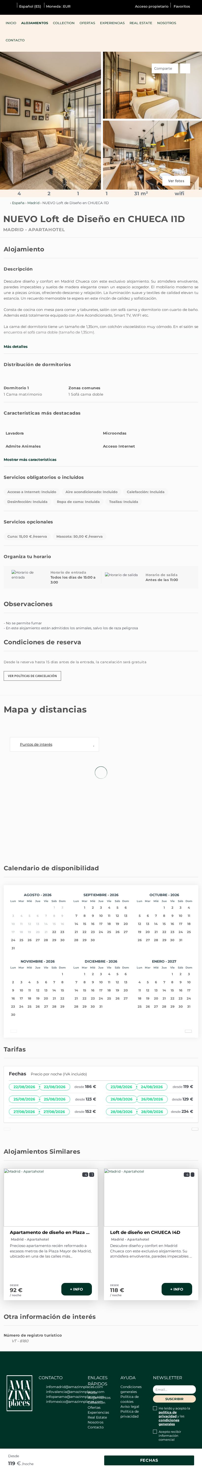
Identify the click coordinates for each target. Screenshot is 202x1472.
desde (13, 1456)
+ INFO (76, 1289)
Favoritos (181, 6)
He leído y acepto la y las (174, 1416)
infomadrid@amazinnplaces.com (74, 1387)
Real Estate (141, 23)
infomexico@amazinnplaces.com (74, 1401)
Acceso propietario (151, 6)
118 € (117, 1290)
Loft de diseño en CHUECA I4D (145, 1232)
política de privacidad (168, 1414)
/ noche (15, 1295)
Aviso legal (129, 1406)
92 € (16, 1290)
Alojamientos (34, 23)
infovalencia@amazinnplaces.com (75, 1392)
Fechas (149, 1460)
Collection (64, 23)
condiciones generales (169, 1422)
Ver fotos (176, 180)
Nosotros (166, 23)
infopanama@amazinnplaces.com (75, 1396)
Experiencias (112, 23)
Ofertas (87, 23)
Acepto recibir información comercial (170, 1435)
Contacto (15, 40)
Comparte (163, 68)
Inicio (11, 23)
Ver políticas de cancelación (32, 676)
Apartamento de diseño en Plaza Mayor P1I (51, 1232)
